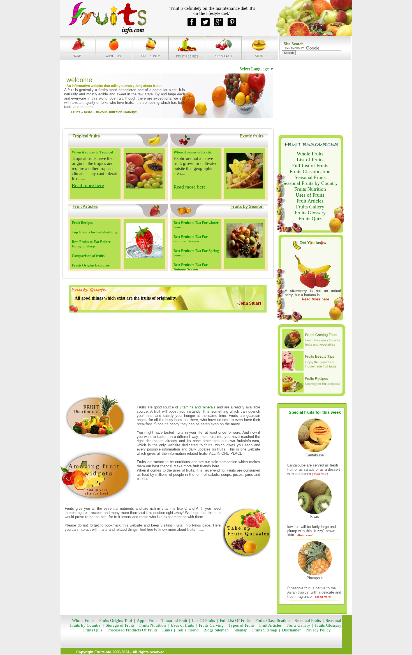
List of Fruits (310, 159)
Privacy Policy (318, 630)
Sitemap (240, 630)
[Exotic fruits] (244, 187)
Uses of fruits (182, 625)
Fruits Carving (211, 625)
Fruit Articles (310, 201)
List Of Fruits (203, 620)
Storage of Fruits (120, 625)
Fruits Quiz (309, 218)
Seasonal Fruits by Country (310, 183)
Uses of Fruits (310, 195)
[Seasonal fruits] (244, 256)
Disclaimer (291, 630)
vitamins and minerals (198, 407)
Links (166, 630)
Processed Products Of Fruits (132, 630)
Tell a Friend (188, 630)
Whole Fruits (310, 154)
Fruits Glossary (310, 212)
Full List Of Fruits (235, 620)
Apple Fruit (147, 620)
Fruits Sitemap (264, 630)
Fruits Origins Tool (115, 620)
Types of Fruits (241, 625)
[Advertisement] (168, 354)
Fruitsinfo (102, 652)
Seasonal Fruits (310, 177)
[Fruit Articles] (144, 256)
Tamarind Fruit (174, 620)
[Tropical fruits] (144, 187)
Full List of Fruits (310, 165)
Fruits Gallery (310, 207)
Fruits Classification (310, 171)
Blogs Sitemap (216, 630)
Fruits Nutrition (310, 189)
